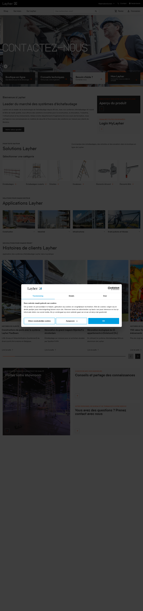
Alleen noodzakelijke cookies (39, 321)
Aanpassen (70, 321)
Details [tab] (71, 296)
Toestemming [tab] (38, 296)
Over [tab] (105, 296)
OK (103, 321)
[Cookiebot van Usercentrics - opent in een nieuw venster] (109, 288)
